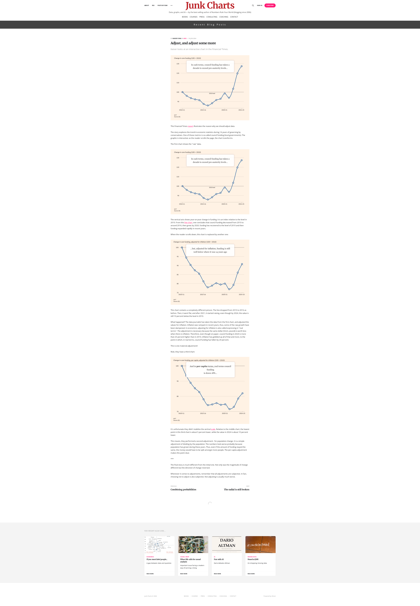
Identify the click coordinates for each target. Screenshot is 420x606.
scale (213, 429)
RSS (153, 5)
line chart (188, 222)
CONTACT (234, 17)
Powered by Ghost (270, 596)
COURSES (193, 17)
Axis (185, 38)
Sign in (259, 5)
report (190, 126)
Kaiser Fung (177, 38)
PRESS (202, 17)
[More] (171, 5)
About (146, 5)
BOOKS (185, 17)
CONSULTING (211, 17)
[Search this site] (253, 5)
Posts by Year (163, 5)
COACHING (223, 17)
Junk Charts (210, 5)
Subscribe (270, 5)
